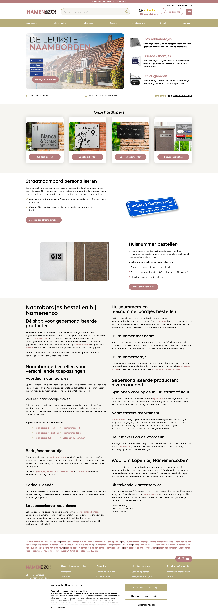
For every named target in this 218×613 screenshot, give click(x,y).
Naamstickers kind (84, 544)
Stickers (113, 23)
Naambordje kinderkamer (91, 547)
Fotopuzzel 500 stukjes (67, 551)
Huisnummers (89, 23)
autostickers (83, 471)
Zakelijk (164, 23)
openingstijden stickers (46, 471)
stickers (29, 347)
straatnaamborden (88, 512)
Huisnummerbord (60, 23)
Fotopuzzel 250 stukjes (91, 551)
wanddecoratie (82, 344)
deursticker (125, 446)
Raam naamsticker (167, 547)
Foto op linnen (114, 541)
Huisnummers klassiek (164, 544)
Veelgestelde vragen (142, 576)
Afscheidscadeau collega (161, 541)
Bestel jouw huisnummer (143, 286)
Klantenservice (185, 5)
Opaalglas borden (87, 157)
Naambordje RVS (43, 438)
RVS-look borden (44, 157)
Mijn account (174, 11)
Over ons (170, 5)
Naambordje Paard (122, 544)
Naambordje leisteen (45, 428)
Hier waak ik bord (114, 547)
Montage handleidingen (178, 572)
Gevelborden (42, 544)
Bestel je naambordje (45, 79)
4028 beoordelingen (148, 14)
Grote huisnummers (142, 544)
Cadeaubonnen (103, 576)
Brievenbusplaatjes (173, 157)
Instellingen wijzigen (146, 605)
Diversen (186, 23)
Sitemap (171, 576)
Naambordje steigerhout (47, 433)
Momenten (66, 572)
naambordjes (41, 338)
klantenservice (151, 494)
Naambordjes (32, 23)
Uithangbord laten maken (73, 541)
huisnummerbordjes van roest (166, 369)
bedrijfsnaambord (58, 457)
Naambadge (71, 547)
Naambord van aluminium (51, 547)
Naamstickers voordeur (61, 544)
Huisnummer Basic (72, 433)
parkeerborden (66, 471)
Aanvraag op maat (105, 572)
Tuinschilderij (150, 547)
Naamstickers (118, 419)
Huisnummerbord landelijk (135, 541)
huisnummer (161, 321)
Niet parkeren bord (133, 547)
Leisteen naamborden (130, 157)
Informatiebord (52, 541)
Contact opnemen (140, 572)
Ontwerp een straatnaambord (44, 220)
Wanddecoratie (138, 23)
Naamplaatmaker (34, 541)
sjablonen (158, 398)
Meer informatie (58, 608)
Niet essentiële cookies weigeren (146, 596)
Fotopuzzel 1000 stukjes (43, 551)
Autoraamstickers (96, 541)
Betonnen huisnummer (74, 438)
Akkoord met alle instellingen (146, 587)
